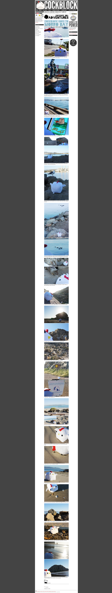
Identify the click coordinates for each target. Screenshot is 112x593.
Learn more (36, 22)
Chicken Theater (37, 27)
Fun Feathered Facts (38, 31)
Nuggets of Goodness (38, 32)
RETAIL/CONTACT (72, 10)
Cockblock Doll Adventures (39, 28)
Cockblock (57, 13)
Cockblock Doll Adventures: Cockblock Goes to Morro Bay (55, 12)
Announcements (37, 26)
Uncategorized (37, 35)
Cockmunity (36, 29)
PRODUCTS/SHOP (56, 10)
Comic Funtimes (37, 30)
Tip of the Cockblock (38, 34)
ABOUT (40, 10)
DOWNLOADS (64, 10)
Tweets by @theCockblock (73, 33)
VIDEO (49, 10)
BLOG (37, 10)
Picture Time (37, 33)
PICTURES (45, 10)
